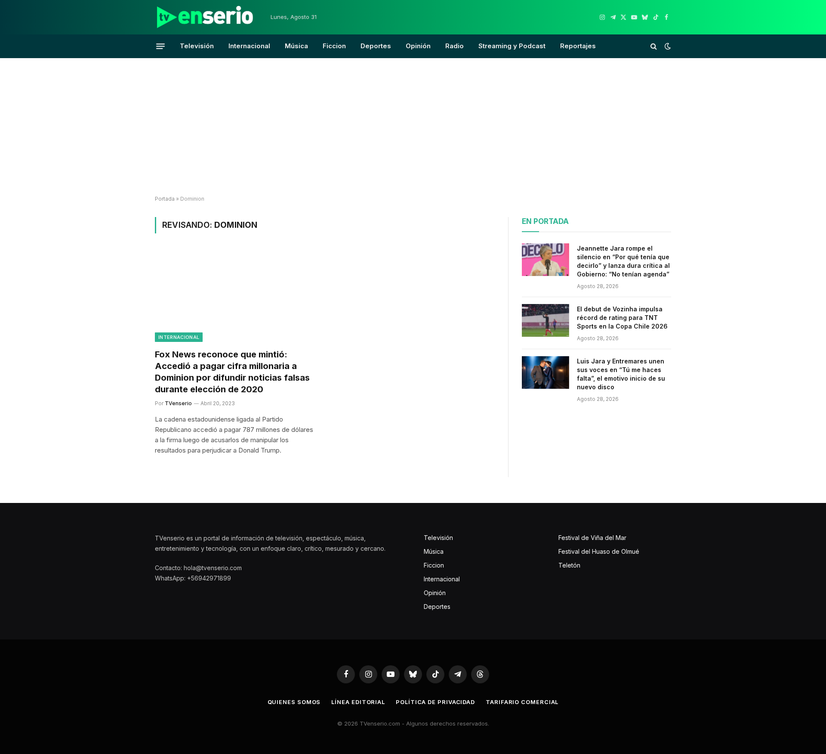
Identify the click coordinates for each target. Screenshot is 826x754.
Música (296, 46)
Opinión (418, 46)
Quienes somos (294, 701)
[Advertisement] (413, 127)
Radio (454, 46)
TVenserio (178, 403)
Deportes (376, 46)
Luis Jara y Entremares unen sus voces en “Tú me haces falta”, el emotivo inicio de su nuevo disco (621, 374)
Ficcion (334, 46)
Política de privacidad (435, 701)
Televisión (197, 46)
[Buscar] (654, 46)
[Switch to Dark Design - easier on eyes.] (667, 46)
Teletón (569, 565)
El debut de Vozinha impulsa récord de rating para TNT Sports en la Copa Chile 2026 (622, 317)
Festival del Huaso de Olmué (598, 551)
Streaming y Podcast (512, 46)
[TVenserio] (205, 17)
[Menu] (160, 46)
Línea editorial (358, 701)
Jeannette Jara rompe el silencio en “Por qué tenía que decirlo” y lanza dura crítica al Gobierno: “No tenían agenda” (623, 261)
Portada (165, 198)
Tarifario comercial (522, 701)
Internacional (249, 46)
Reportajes (578, 46)
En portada (545, 221)
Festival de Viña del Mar (592, 537)
